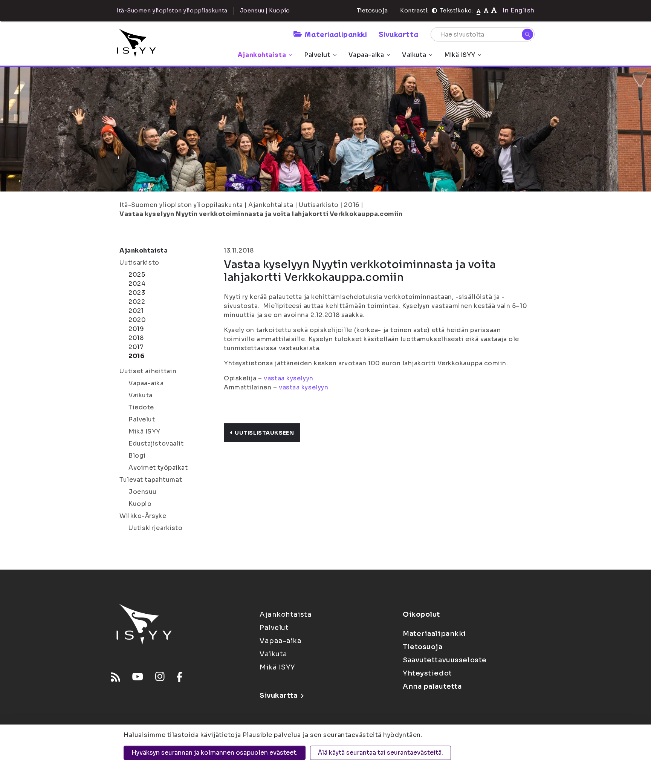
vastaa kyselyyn (288, 378)
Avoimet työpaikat (158, 468)
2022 (136, 302)
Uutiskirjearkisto (155, 528)
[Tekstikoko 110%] (486, 10)
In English (519, 10)
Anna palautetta (432, 686)
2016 (351, 205)
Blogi (137, 456)
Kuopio (139, 504)
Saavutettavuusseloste (445, 660)
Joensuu (142, 492)
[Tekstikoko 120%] (494, 10)
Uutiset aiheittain (147, 371)
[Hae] (527, 34)
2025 (136, 275)
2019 (136, 329)
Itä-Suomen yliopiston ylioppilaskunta (181, 205)
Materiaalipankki (336, 33)
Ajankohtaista (262, 55)
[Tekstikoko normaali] (479, 10)
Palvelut (317, 55)
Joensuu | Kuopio (265, 10)
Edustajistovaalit (156, 443)
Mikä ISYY (459, 55)
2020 (137, 320)
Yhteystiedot (427, 673)
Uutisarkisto (319, 205)
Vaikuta (414, 55)
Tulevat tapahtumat (150, 480)
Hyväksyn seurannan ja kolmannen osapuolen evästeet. (214, 753)
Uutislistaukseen (264, 432)
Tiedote (141, 407)
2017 (136, 347)
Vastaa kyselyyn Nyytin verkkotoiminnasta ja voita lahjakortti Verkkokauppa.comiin (260, 214)
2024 (136, 284)
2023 (136, 293)
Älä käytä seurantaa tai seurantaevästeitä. (380, 753)
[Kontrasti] (434, 10)
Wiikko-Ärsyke (142, 516)
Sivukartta (399, 33)
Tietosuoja (372, 10)
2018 (136, 338)
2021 (136, 311)
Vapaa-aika (366, 55)
